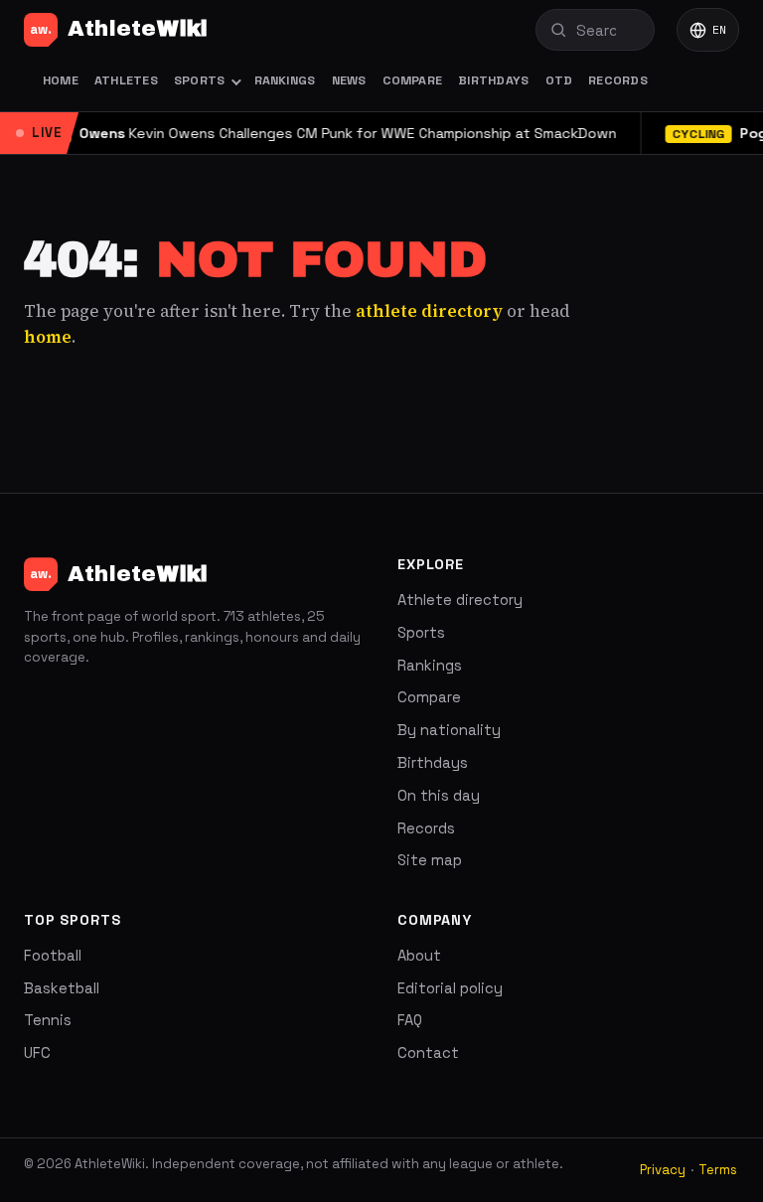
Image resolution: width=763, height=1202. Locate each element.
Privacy (663, 1169)
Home (60, 80)
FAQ (409, 1020)
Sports (200, 80)
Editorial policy (450, 988)
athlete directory (429, 311)
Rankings (285, 80)
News (349, 80)
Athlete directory (460, 600)
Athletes (126, 80)
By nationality (449, 730)
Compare (412, 80)
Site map (429, 860)
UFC (37, 1053)
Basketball (61, 988)
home (48, 337)
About (419, 956)
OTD (559, 80)
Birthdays (493, 80)
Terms (717, 1169)
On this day (438, 796)
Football (52, 956)
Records (618, 80)
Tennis (48, 1020)
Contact (428, 1053)
